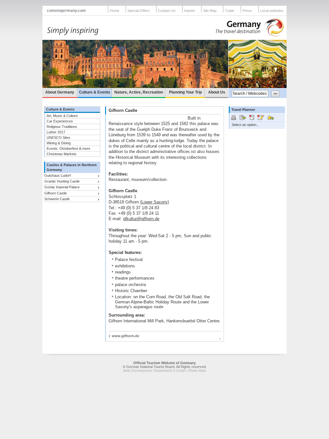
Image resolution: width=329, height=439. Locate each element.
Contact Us (167, 11)
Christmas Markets (61, 154)
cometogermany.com (66, 10)
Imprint (189, 11)
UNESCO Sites (58, 137)
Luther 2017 (56, 132)
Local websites (271, 11)
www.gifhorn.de (125, 336)
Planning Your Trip (185, 92)
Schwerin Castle (57, 199)
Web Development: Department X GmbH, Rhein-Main (164, 370)
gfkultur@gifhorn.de (141, 218)
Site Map (210, 11)
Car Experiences (60, 121)
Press (247, 11)
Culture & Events (94, 92)
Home (114, 11)
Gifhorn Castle (55, 193)
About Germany (59, 92)
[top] (161, 339)
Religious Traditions (62, 127)
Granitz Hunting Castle (62, 181)
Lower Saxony (154, 202)
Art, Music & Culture (62, 116)
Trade (229, 11)
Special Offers (139, 11)
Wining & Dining (59, 143)
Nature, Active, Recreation (138, 92)
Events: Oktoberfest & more (68, 148)
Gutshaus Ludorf (57, 175)
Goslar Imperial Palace (62, 187)
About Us (216, 92)
